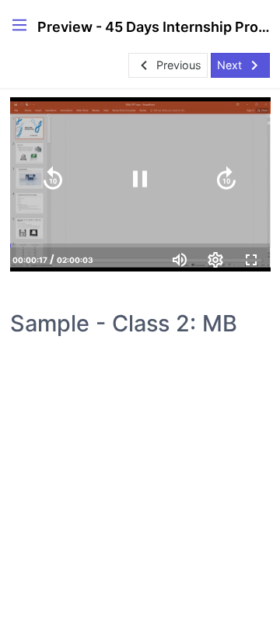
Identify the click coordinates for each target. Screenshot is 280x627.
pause (140, 179)
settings (215, 259)
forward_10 (226, 179)
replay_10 (53, 179)
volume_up (179, 259)
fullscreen (251, 259)
